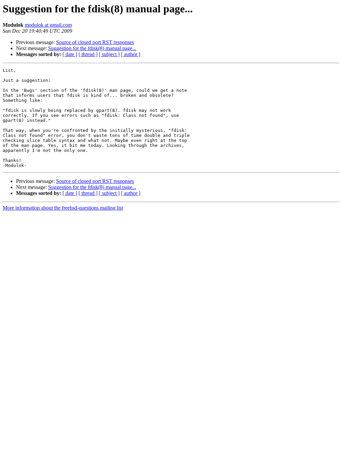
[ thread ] (88, 54)
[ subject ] (109, 54)
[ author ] (130, 54)
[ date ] (69, 54)
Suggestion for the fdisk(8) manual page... (92, 48)
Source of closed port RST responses (95, 42)
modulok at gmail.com (48, 25)
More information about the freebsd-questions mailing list (63, 208)
